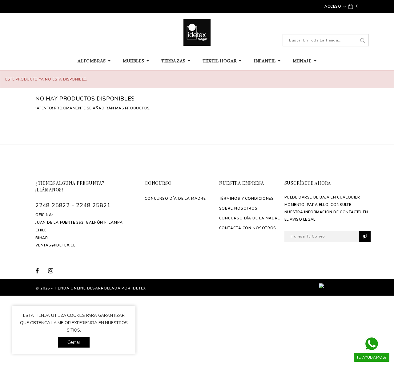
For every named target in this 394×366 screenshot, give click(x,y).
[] (362, 40)
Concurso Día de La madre (175, 198)
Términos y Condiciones (246, 198)
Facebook (40, 270)
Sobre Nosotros (238, 208)
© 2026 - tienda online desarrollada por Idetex (90, 288)
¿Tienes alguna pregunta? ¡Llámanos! (69, 186)
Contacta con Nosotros (247, 228)
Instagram (52, 270)
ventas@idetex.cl (55, 245)
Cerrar (73, 342)
